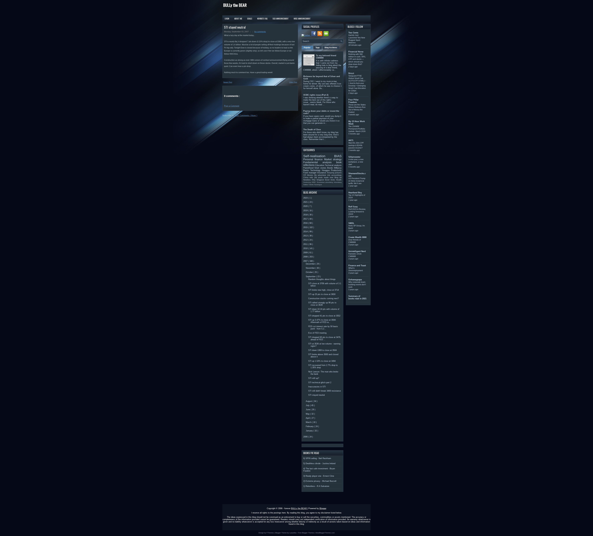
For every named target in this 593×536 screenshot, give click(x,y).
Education (320, 165)
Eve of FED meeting (317, 333)
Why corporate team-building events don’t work (357, 284)
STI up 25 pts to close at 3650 (321, 294)
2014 (305, 231)
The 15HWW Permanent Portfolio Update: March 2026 (357, 128)
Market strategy (333, 159)
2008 (305, 257)
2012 (305, 240)
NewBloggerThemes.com (325, 533)
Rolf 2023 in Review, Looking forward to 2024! (357, 211)
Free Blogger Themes (306, 533)
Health (339, 180)
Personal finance (313, 159)
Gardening (307, 182)
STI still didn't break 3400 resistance (324, 391)
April (308, 418)
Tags (317, 48)
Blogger (323, 508)
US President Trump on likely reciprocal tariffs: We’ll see (356, 180)
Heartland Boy (355, 192)
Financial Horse (355, 52)
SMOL (351, 223)
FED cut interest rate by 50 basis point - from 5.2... (323, 327)
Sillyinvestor (354, 157)
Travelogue (318, 184)
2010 (305, 248)
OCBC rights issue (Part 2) (315, 95)
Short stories (320, 168)
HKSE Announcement (302, 18)
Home (260, 82)
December (310, 264)
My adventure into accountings (328, 175)
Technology (316, 170)
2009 (305, 252)
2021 (305, 202)
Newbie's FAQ (262, 18)
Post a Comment (231, 106)
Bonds (330, 168)
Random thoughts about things (322, 279)
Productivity (336, 170)
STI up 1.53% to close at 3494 (322, 361)
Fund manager (310, 173)
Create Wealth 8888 (357, 237)
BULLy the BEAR (235, 5)
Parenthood (308, 168)
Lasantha (293, 533)
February (310, 426)
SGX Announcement (281, 18)
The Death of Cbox (312, 129)
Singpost (320, 180)
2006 (305, 437)
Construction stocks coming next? (323, 298)
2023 (305, 198)
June (308, 409)
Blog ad (338, 177)
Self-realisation (318, 156)
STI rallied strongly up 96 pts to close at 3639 (322, 303)
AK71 (350, 140)
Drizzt (351, 73)
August (309, 401)
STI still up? (313, 378)
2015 (305, 227)
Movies (310, 175)
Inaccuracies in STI (317, 387)
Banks (306, 170)
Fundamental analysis (319, 162)
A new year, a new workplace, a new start (356, 161)
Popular (307, 48)
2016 (305, 223)
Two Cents (353, 33)
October (309, 272)
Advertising (338, 182)
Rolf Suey (353, 207)
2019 (305, 210)
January (309, 431)
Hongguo (326, 170)
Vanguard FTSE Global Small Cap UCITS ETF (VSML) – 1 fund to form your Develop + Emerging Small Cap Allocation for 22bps (357, 83)
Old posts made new (324, 177)
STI (305, 175)
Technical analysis (333, 165)
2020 (305, 206)
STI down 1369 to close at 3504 (322, 350)
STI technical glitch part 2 (319, 382)
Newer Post (227, 82)
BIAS (338, 156)
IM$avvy (338, 168)
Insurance (322, 173)
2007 (305, 261)
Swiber (306, 184)
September (311, 276)
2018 (305, 215)
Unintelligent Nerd (357, 251)
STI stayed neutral (235, 27)
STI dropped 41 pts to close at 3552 (324, 316)
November (310, 268)
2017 (305, 219)
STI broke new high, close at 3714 (323, 290)
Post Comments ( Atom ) (246, 115)
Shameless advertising (325, 182)
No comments (260, 32)
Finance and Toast (357, 265)
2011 (305, 244)
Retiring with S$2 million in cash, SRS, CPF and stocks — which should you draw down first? (357, 59)
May (308, 414)
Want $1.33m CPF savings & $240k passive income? (356, 145)
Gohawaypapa (355, 279)
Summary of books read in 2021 (357, 297)
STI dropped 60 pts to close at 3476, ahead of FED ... (324, 338)
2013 (305, 236)
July (308, 405)
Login (227, 18)
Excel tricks (330, 180)
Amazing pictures (334, 173)
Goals (249, 18)
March (309, 422)
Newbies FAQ (309, 180)
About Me (238, 18)
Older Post (293, 82)
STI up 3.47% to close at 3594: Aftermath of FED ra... (322, 321)
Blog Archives (331, 48)
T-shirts (311, 184)
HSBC (314, 182)
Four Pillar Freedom (353, 101)
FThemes (270, 533)
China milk (308, 177)
